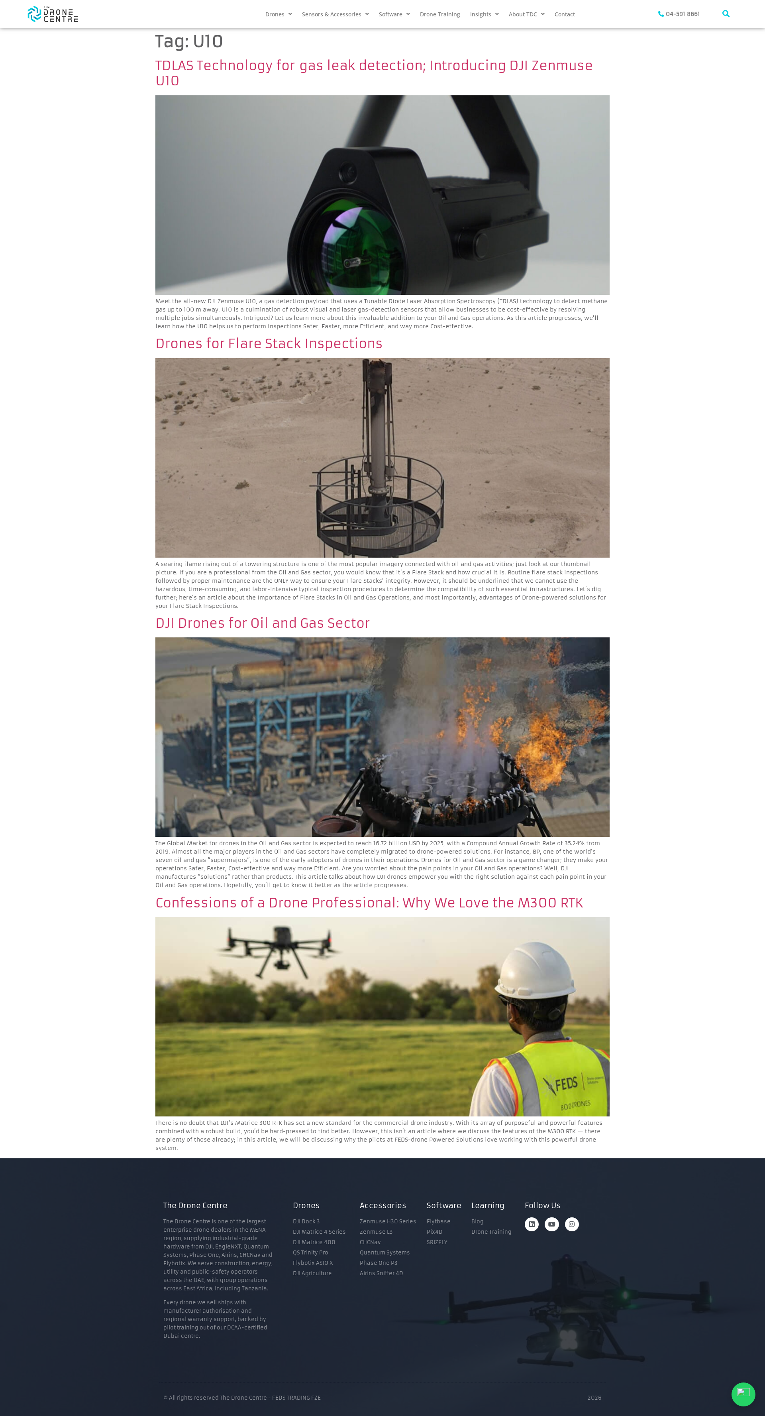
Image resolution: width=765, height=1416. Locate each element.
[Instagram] (572, 1224)
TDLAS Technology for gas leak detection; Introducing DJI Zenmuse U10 (374, 73)
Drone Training (440, 14)
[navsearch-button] (726, 14)
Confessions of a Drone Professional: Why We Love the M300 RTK (369, 903)
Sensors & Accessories (331, 14)
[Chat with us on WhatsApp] (743, 1394)
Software (390, 14)
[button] (278, 14)
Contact (565, 14)
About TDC (523, 14)
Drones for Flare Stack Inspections (269, 344)
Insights (480, 14)
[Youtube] (552, 1224)
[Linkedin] (532, 1224)
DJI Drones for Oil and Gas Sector (262, 623)
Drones (274, 14)
